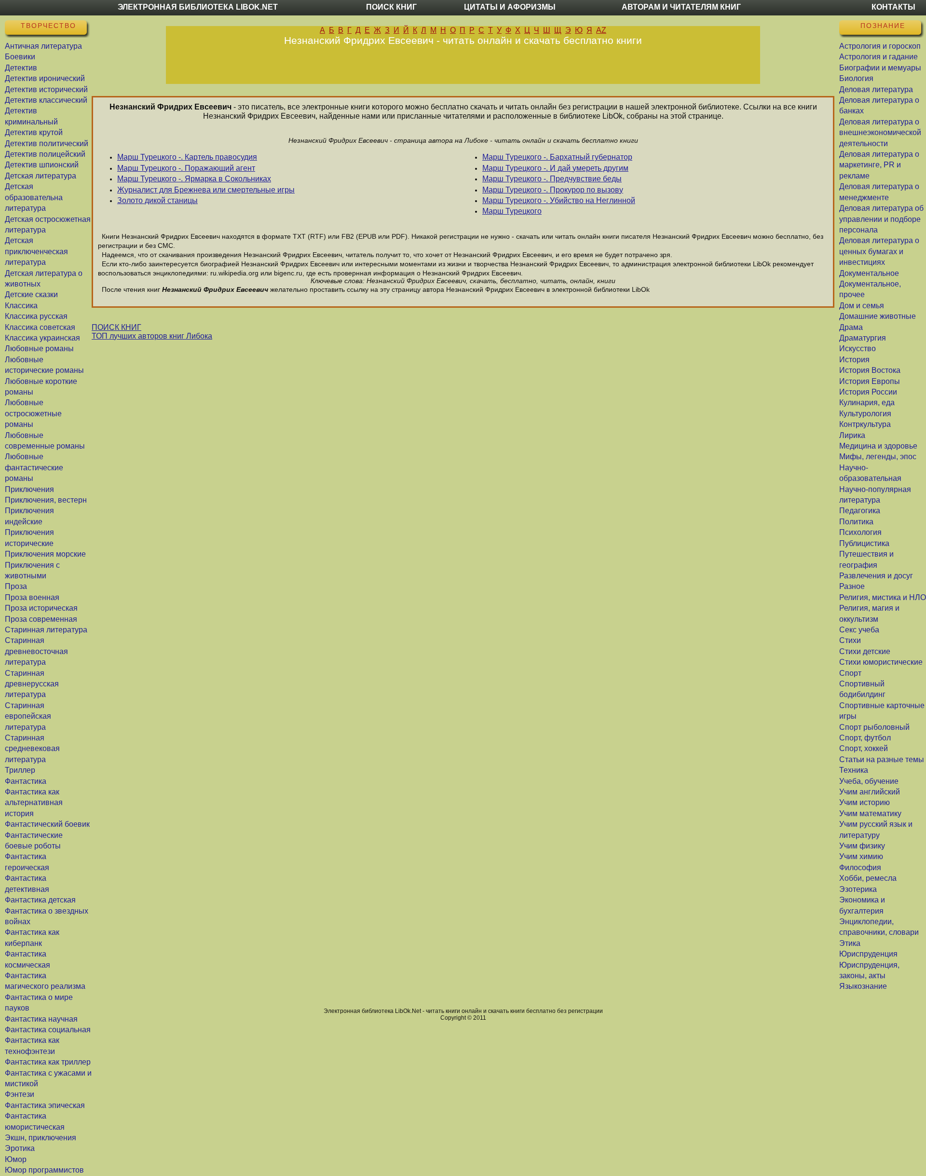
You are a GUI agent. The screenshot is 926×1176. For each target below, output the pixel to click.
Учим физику (862, 846)
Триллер (20, 770)
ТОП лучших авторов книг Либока (152, 336)
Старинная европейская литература (28, 716)
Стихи (850, 640)
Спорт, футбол (865, 738)
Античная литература (43, 46)
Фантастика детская (40, 900)
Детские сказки (31, 294)
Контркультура (865, 424)
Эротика (20, 1148)
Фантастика (25, 781)
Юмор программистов (44, 1170)
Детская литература (40, 176)
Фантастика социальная (48, 1030)
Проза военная (32, 597)
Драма (851, 327)
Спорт (850, 673)
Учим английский (869, 792)
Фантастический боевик (47, 824)
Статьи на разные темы (881, 759)
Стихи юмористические (881, 662)
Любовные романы (39, 348)
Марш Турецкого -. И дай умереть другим (555, 168)
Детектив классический (46, 100)
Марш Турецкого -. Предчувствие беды (552, 179)
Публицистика (864, 543)
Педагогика (859, 510)
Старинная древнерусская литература (32, 684)
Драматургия (862, 338)
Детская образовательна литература (34, 197)
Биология (856, 78)
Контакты (893, 7)
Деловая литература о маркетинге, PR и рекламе (879, 165)
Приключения (29, 489)
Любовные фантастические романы (34, 467)
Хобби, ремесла (868, 878)
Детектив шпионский (42, 165)
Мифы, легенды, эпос (877, 456)
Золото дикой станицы (157, 200)
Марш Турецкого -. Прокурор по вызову (552, 190)
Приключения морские (45, 554)
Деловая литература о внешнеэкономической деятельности (880, 133)
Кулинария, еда (867, 402)
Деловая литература (876, 89)
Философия (860, 867)
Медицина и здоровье (878, 446)
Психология (860, 532)
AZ (601, 30)
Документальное (869, 273)
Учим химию (861, 856)
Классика (21, 305)
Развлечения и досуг (876, 576)
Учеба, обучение (869, 781)
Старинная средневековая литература (32, 749)
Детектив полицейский (45, 154)
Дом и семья (861, 305)
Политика (856, 522)
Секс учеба (859, 630)
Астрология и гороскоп (880, 46)
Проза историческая (41, 608)
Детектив (21, 68)
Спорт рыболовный (874, 727)
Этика (849, 943)
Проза (16, 586)
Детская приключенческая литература (36, 251)
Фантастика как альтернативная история (34, 803)
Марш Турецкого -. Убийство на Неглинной (558, 200)
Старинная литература (46, 630)
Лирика (852, 435)
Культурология (865, 414)
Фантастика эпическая (45, 1105)
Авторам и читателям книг (681, 7)
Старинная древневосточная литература (36, 651)
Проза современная (41, 619)
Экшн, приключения (40, 1138)
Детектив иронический (45, 78)
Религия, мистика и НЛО (882, 597)
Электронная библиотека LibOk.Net (198, 7)
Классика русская (36, 316)
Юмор (16, 1159)
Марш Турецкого (512, 211)
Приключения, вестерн (46, 500)
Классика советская (40, 327)
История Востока (869, 370)
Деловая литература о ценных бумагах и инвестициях (879, 251)
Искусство (857, 348)
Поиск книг (391, 7)
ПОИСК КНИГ (116, 327)
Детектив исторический (46, 89)
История (854, 360)
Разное (852, 586)
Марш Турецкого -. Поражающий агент (186, 168)
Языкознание (863, 986)
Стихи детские (864, 651)
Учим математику (870, 813)
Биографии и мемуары (880, 68)
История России (868, 392)
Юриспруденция (868, 954)
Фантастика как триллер (48, 1062)
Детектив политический (46, 143)
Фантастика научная (41, 1019)
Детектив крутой (34, 132)
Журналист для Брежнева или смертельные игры (206, 190)
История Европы (869, 381)
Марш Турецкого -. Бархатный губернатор (557, 157)
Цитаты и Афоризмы (510, 7)
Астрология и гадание (878, 57)
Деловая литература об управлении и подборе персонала (881, 219)
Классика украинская (42, 338)
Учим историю (864, 802)
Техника (853, 770)
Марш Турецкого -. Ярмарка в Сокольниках (194, 179)
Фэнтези (19, 1094)
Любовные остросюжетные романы (33, 413)
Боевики (20, 57)
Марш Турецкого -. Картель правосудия (187, 157)
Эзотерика (858, 889)
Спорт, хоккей (863, 748)
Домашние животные (877, 316)
